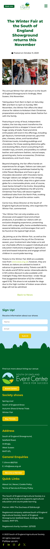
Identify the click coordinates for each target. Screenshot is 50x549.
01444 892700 (11, 462)
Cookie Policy (25, 484)
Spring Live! (7, 401)
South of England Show (13, 405)
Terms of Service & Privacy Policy (17, 488)
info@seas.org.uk (13, 466)
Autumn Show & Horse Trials (15, 408)
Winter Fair (7, 412)
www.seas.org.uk (20, 262)
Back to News (25, 294)
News (15, 484)
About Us (6, 484)
